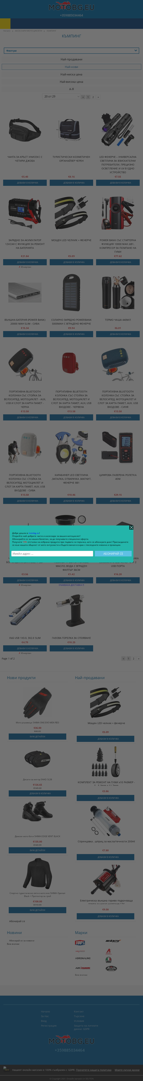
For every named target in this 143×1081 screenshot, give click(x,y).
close (131, 527)
